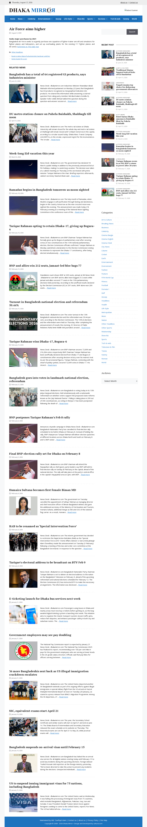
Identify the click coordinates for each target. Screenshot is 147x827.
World (134, 19)
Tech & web (115, 19)
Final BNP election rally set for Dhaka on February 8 (44, 453)
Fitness (104, 281)
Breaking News (107, 223)
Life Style (68, 19)
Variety (126, 19)
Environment (107, 266)
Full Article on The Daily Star (28, 46)
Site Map (103, 820)
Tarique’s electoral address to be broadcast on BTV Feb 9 (47, 562)
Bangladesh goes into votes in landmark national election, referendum (49, 379)
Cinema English (107, 239)
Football (105, 285)
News (20, 19)
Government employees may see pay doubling (40, 635)
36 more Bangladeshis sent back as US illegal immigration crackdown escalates (49, 672)
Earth (104, 258)
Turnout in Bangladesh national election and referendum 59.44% (48, 303)
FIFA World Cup (108, 277)
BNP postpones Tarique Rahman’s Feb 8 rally (39, 417)
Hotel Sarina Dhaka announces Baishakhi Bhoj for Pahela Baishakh (125, 120)
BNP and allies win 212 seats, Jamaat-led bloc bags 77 (45, 265)
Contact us (133, 2)
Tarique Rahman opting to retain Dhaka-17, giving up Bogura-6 (52, 227)
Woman (104, 358)
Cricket (104, 254)
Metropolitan (107, 312)
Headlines (121, 159)
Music (104, 316)
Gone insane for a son (19, 59)
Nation (104, 320)
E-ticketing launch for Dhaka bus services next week (45, 598)
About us (123, 2)
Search (132, 32)
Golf (103, 293)
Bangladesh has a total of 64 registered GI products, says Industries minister (47, 75)
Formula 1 (105, 289)
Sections (101, 19)
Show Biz (81, 19)
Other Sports (107, 328)
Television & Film (108, 347)
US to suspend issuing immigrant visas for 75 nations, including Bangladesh (45, 785)
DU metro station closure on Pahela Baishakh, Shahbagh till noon (50, 115)
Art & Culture (123, 68)
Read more (72, 101)
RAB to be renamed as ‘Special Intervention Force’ (43, 526)
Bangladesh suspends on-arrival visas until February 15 (47, 747)
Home (12, 19)
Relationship (106, 331)
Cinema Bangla (107, 235)
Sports (90, 19)
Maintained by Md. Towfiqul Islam (53, 820)
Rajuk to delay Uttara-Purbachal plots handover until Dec (30, 56)
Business (120, 83)
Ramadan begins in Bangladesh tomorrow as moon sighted (49, 190)
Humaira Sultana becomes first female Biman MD (42, 490)
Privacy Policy (93, 820)
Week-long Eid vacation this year (31, 153)
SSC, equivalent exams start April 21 (34, 711)
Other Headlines (17, 52)
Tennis (104, 351)
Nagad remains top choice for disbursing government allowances (127, 87)
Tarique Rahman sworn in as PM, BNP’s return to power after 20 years (126, 163)
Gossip (58, 19)
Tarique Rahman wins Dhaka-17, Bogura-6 (38, 341)
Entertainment (44, 19)
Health (104, 304)
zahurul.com (97, 824)
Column (104, 250)
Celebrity (31, 19)
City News (121, 115)
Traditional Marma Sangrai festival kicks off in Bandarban (125, 72)
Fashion (104, 270)
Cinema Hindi (107, 243)
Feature (105, 274)
